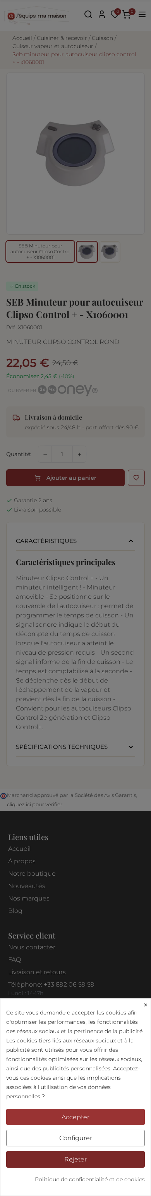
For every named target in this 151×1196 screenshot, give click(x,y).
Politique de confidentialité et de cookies (90, 1179)
